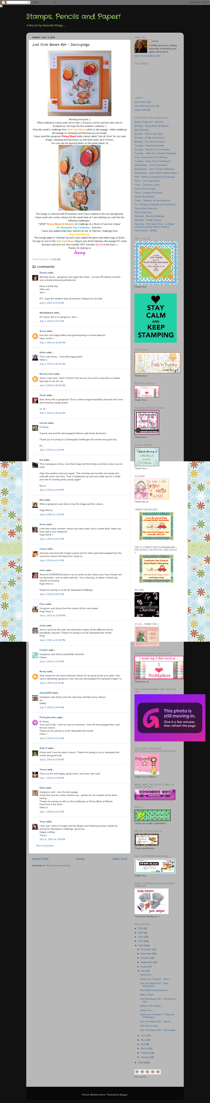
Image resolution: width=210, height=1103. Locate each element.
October (145, 958)
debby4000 (46, 693)
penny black (141, 102)
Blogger (123, 1094)
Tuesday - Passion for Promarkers (152, 149)
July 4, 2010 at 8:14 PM (52, 560)
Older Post (119, 859)
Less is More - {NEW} (146, 230)
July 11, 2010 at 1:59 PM (52, 839)
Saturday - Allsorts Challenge (150, 216)
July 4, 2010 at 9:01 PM (52, 594)
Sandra (43, 272)
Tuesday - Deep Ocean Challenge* (153, 161)
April (143, 1044)
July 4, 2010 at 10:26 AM (52, 364)
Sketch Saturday (143, 212)
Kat (41, 460)
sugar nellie (141, 110)
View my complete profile (147, 56)
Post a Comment (45, 845)
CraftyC (44, 650)
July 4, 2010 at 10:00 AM (52, 342)
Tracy (43, 821)
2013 (141, 932)
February (146, 1053)
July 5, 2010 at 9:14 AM (52, 738)
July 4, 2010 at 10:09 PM (52, 615)
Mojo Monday (142, 130)
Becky (43, 671)
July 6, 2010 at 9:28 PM (52, 759)
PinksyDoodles (48, 717)
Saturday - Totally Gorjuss (148, 220)
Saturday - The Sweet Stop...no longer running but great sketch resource (154, 225)
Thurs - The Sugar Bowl (147, 181)
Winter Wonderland (145, 196)
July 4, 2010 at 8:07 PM (52, 539)
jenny (155, 41)
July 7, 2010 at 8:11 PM (52, 812)
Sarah (43, 395)
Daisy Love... (147, 1010)
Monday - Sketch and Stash (149, 134)
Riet (42, 500)
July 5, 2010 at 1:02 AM (52, 661)
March (144, 1048)
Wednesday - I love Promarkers (151, 165)
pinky (43, 625)
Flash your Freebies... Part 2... (156, 979)
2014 (141, 928)
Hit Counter (140, 1077)
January (145, 1057)
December (146, 949)
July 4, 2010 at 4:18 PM (52, 490)
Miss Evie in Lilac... (150, 1026)
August (145, 966)
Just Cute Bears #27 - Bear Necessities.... (154, 984)
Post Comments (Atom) (58, 865)
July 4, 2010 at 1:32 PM (52, 450)
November (146, 953)
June (144, 1035)
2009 (141, 1062)
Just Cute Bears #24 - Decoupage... (158, 1030)
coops (43, 549)
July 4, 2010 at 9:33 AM (52, 303)
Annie (43, 331)
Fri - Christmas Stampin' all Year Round (155, 204)
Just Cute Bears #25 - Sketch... (156, 1021)
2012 (141, 937)
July (143, 971)
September (147, 962)
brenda (43, 423)
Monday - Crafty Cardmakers (150, 137)
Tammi (43, 769)
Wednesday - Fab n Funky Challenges (154, 169)
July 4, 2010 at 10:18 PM (52, 640)
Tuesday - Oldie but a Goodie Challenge (155, 153)
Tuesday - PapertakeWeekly (149, 145)
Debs (42, 788)
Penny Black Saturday (146, 208)
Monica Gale (46, 374)
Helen (43, 352)
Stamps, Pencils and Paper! (73, 17)
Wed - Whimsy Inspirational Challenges (155, 177)
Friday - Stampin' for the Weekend (152, 200)
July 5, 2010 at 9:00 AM (52, 707)
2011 (141, 941)
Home (80, 859)
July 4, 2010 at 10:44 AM (52, 413)
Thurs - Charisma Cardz (147, 185)
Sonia (43, 524)
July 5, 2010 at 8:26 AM (52, 683)
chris (42, 570)
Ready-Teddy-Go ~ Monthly (149, 122)
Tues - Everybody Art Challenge (151, 157)
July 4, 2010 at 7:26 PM (52, 514)
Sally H (43, 748)
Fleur (42, 604)
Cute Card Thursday (145, 188)
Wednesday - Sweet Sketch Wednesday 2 (156, 173)
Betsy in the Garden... (151, 1006)
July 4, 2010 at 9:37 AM (52, 321)
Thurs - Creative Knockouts (149, 192)
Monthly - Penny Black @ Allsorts (152, 126)
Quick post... (146, 974)
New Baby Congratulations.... (155, 990)
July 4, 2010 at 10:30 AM (52, 385)
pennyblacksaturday (145, 106)
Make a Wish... (148, 994)
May (143, 1040)
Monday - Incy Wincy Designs (150, 141)
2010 (141, 945)
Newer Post (40, 859)
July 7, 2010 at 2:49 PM (52, 778)
